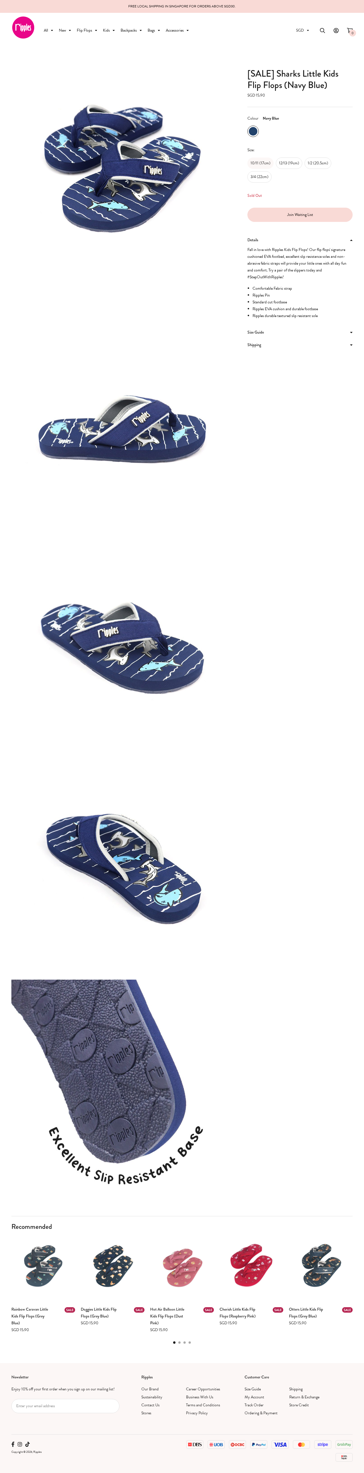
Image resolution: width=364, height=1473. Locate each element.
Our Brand (150, 1389)
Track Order (254, 1405)
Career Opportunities (203, 1389)
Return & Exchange (304, 1397)
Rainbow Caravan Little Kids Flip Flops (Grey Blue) (29, 1316)
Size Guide (253, 1389)
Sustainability (151, 1397)
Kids (106, 30)
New (62, 30)
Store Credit (299, 1405)
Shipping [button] (254, 345)
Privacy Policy (197, 1413)
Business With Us (199, 1397)
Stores (146, 1413)
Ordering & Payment (261, 1413)
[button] (174, 1342)
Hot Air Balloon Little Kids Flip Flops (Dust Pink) (167, 1316)
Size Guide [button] (255, 332)
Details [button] (252, 240)
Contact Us (150, 1405)
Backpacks (129, 30)
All (46, 30)
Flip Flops (84, 30)
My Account (254, 1397)
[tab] (300, 240)
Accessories (175, 30)
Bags (151, 30)
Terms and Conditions (203, 1405)
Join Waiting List (300, 215)
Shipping (296, 1389)
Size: (251, 150)
